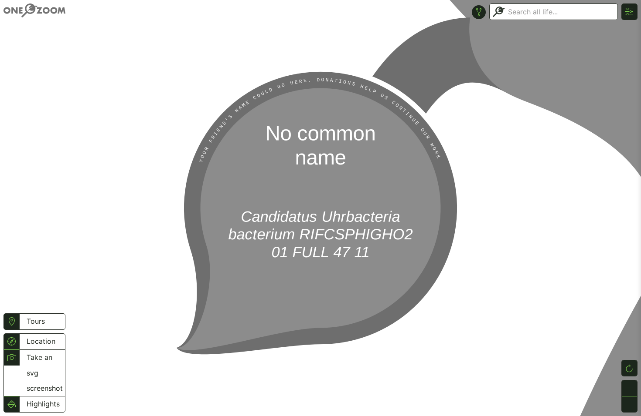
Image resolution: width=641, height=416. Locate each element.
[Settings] (629, 12)
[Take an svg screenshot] (11, 358)
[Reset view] (629, 368)
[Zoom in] (629, 388)
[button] (11, 321)
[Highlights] (11, 404)
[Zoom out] (629, 404)
